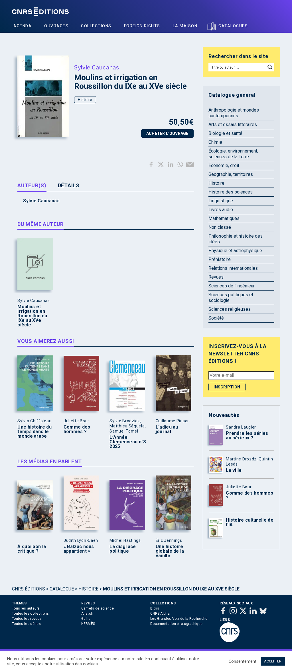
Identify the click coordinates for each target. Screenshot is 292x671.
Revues (216, 277)
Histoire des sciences (230, 192)
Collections (96, 26)
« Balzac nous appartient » (79, 548)
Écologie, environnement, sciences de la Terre (233, 153)
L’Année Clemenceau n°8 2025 (128, 442)
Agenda (22, 26)
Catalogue (62, 589)
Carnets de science (97, 608)
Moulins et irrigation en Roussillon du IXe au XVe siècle (32, 315)
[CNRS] (230, 641)
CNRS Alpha (160, 614)
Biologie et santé (225, 133)
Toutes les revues (27, 619)
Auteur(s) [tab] (31, 185)
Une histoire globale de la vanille (170, 551)
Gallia (86, 619)
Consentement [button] (242, 661)
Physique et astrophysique (235, 250)
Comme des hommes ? (77, 429)
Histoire (85, 99)
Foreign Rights (142, 26)
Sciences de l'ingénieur (231, 286)
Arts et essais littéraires (232, 124)
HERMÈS (88, 624)
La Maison (185, 26)
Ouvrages (56, 26)
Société (216, 318)
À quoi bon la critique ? (31, 548)
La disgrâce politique (123, 548)
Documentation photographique (176, 624)
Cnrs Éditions (28, 589)
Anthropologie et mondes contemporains (233, 112)
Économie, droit (223, 165)
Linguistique (220, 200)
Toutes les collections (30, 614)
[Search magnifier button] (270, 67)
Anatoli (87, 614)
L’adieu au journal (167, 429)
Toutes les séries (26, 624)
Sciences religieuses (229, 309)
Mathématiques (224, 218)
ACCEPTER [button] (272, 661)
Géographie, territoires (230, 174)
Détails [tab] (69, 185)
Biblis (154, 608)
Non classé (219, 227)
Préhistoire (219, 259)
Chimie (215, 142)
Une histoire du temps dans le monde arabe (34, 432)
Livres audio (220, 209)
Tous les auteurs (26, 608)
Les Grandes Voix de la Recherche (179, 619)
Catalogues (233, 26)
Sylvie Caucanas (96, 67)
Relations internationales (233, 268)
